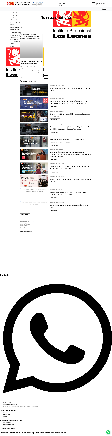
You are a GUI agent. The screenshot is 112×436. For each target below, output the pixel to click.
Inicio (11, 9)
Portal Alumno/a (61, 3)
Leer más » (23, 76)
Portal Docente (60, 5)
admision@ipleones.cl (26, 231)
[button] (25, 214)
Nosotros (12, 11)
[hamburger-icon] (93, 3)
